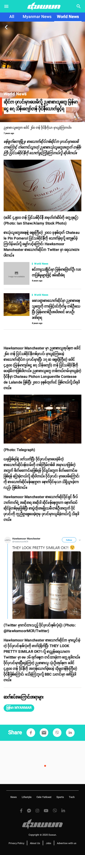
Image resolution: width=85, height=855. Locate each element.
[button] (19, 708)
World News (68, 17)
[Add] (31, 732)
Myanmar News (37, 17)
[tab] (12, 17)
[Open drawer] (6, 6)
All (11, 17)
